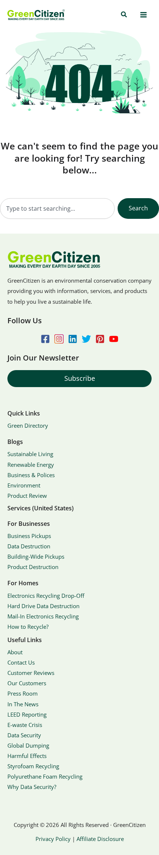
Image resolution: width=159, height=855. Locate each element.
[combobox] (57, 208)
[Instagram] (59, 339)
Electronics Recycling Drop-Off (45, 595)
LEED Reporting (27, 714)
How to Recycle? (27, 626)
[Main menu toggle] (143, 15)
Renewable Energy (30, 464)
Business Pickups (29, 535)
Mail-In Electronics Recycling (43, 616)
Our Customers (26, 683)
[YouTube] (113, 339)
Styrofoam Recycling (33, 766)
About (15, 652)
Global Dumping (28, 745)
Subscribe (79, 378)
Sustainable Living (30, 454)
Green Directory (27, 425)
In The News (22, 704)
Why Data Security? (31, 786)
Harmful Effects (27, 755)
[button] (124, 15)
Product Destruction (32, 566)
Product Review (27, 495)
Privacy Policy (53, 838)
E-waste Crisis (24, 724)
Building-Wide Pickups (35, 556)
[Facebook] (45, 339)
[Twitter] (86, 339)
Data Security (24, 735)
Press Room (22, 693)
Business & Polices (31, 475)
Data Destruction (28, 546)
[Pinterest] (100, 339)
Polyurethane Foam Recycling (44, 776)
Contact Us (21, 662)
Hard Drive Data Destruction (43, 606)
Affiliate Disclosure (100, 838)
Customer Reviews (30, 672)
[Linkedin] (72, 339)
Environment (23, 485)
